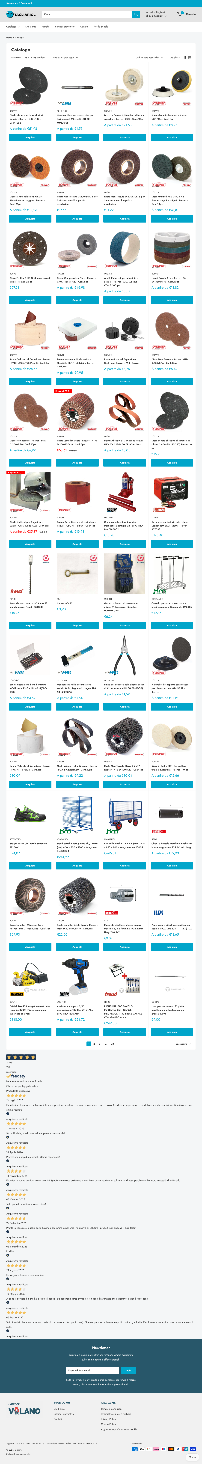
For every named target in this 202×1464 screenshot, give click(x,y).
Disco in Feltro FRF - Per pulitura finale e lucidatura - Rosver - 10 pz (170, 767)
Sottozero (15, 839)
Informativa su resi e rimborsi (116, 1414)
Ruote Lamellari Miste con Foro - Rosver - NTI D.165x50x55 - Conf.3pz (30, 926)
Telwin (155, 517)
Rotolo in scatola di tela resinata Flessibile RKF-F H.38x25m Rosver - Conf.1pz (76, 363)
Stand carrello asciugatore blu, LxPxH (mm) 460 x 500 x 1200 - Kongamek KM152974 (77, 847)
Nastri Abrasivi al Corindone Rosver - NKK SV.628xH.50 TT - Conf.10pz (124, 442)
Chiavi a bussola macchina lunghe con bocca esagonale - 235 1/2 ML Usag (172, 845)
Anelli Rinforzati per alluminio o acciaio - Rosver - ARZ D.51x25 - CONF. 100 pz (121, 281)
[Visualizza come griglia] (184, 57)
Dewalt (13, 1001)
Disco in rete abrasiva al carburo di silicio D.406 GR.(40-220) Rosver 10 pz (172, 444)
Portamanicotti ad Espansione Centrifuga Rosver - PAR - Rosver (121, 361)
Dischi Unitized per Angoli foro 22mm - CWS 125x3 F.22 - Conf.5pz (29, 523)
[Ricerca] (136, 14)
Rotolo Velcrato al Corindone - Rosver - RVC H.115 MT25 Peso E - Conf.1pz (30, 361)
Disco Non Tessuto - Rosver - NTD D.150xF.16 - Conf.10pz (170, 361)
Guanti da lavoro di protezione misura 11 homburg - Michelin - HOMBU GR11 (120, 607)
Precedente (12, 1091)
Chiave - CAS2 (64, 603)
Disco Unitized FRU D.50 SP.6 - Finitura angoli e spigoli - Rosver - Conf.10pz (170, 200)
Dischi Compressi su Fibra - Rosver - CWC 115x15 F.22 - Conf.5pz (76, 279)
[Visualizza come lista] (189, 57)
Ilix (153, 920)
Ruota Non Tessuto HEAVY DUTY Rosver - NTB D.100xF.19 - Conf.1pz (123, 767)
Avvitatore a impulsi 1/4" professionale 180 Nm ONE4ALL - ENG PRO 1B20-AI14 (75, 1010)
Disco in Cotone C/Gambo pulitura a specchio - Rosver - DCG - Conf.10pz (124, 117)
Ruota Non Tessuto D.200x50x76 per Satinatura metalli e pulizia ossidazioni (77, 200)
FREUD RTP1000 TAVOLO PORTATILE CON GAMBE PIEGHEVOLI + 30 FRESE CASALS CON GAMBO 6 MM (123, 1012)
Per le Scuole (101, 26)
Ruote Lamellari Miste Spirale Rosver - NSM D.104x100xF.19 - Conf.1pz (77, 926)
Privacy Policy (82, 1380)
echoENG (62, 111)
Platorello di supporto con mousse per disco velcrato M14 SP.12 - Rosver (170, 688)
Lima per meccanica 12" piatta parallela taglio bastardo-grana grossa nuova (168, 1010)
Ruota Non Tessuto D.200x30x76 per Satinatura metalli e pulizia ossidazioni (124, 200)
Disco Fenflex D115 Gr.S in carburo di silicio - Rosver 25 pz (30, 279)
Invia (128, 1370)
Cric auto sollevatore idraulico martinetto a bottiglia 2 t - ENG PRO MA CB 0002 (123, 525)
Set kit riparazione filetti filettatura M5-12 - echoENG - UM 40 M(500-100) (28, 688)
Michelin (108, 599)
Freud (13, 599)
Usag (154, 839)
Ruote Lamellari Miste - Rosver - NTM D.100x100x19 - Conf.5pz (77, 442)
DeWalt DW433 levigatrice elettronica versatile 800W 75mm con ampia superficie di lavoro (30, 1010)
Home (9, 37)
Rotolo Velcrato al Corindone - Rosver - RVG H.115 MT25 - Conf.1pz (30, 767)
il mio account (155, 16)
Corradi (156, 1001)
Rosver (13, 111)
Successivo (181, 1044)
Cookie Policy (108, 1424)
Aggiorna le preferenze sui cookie (119, 1429)
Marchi (45, 26)
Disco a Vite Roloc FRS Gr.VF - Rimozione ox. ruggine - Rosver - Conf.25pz (27, 200)
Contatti (84, 26)
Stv (58, 599)
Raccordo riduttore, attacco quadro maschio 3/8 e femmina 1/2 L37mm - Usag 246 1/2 (124, 928)
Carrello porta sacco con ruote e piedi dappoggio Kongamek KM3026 (172, 605)
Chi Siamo (30, 26)
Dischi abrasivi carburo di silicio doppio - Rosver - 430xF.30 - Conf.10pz (27, 119)
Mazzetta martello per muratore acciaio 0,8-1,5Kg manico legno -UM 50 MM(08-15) (76, 688)
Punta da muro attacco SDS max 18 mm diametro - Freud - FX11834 (28, 605)
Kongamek (157, 599)
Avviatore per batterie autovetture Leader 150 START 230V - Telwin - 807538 (170, 525)
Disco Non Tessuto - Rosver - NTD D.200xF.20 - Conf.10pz (28, 442)
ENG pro (108, 517)
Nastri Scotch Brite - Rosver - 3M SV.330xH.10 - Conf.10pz (169, 279)
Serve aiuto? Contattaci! (19, 3)
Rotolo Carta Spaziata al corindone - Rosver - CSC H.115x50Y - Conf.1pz (76, 523)
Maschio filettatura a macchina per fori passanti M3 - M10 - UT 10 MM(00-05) (75, 119)
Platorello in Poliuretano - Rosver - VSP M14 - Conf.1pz (170, 117)
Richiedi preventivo (64, 26)
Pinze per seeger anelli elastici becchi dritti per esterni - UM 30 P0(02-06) (124, 686)
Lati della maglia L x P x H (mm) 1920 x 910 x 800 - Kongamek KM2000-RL (124, 845)
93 (112, 1044)
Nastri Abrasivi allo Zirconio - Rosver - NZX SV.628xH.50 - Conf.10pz (77, 767)
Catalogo (11, 26)
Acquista (30, 137)
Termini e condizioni (111, 1409)
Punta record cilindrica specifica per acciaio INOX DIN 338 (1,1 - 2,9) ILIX (172, 926)
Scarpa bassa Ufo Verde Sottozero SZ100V (28, 845)
